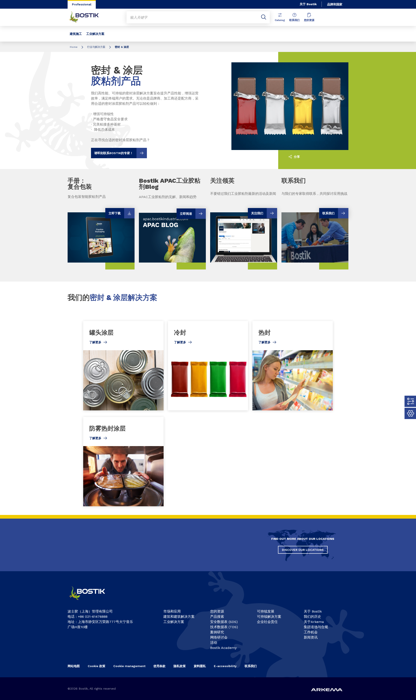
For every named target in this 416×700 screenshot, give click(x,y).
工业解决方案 (95, 33)
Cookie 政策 (96, 666)
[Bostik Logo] (91, 602)
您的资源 (309, 20)
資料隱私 (200, 666)
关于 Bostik (308, 4)
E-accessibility (225, 666)
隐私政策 (180, 666)
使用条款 (159, 666)
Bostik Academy (223, 648)
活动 (213, 642)
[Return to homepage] (87, 17)
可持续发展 (265, 611)
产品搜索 (217, 617)
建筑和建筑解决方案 (179, 617)
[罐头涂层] (123, 365)
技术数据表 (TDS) (224, 627)
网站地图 (74, 666)
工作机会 (311, 632)
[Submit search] (264, 17)
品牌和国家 (334, 4)
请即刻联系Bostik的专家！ (113, 153)
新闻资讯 (311, 637)
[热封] (292, 365)
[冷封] (208, 365)
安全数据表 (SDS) (224, 622)
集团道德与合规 (316, 627)
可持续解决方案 (269, 617)
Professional (81, 4)
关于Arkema (314, 622)
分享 (296, 156)
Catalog (280, 20)
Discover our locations (303, 550)
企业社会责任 (267, 622)
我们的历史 (312, 617)
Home (74, 46)
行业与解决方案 (96, 46)
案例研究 (217, 632)
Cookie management (129, 666)
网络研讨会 (219, 637)
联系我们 (294, 20)
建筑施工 (76, 33)
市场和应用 (172, 611)
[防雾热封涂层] (123, 461)
